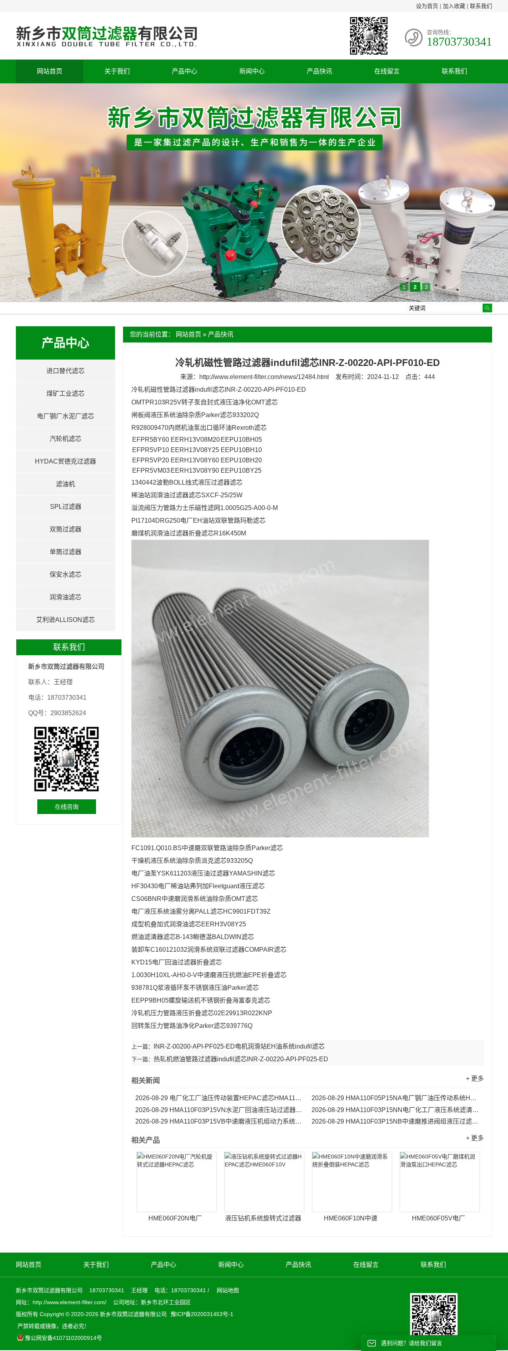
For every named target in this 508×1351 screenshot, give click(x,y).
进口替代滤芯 (65, 371)
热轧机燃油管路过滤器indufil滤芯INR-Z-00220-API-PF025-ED (241, 1059)
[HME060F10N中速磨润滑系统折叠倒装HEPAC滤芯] (352, 1182)
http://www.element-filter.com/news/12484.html (264, 376)
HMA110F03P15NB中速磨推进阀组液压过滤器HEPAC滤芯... (396, 1121)
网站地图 (228, 1290)
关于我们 (117, 71)
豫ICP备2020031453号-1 (201, 1314)
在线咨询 (67, 806)
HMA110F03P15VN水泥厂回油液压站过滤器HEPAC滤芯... (219, 1110)
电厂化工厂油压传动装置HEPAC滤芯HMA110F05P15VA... (219, 1098)
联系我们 (481, 6)
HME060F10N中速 (350, 1218)
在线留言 (387, 71)
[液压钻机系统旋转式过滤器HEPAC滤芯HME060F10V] (264, 1182)
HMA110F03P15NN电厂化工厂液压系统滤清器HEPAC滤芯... (396, 1110)
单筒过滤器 (65, 551)
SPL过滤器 (65, 506)
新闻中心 (252, 71)
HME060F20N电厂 (175, 1218)
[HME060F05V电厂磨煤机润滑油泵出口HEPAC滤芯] (440, 1182)
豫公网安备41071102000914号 (63, 1338)
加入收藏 (454, 6)
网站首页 (49, 71)
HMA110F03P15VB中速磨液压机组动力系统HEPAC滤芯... (219, 1121)
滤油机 (65, 484)
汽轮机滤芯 (65, 438)
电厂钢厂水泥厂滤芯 (65, 416)
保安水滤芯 (65, 574)
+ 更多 (475, 1078)
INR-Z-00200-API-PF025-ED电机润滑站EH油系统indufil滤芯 (239, 1046)
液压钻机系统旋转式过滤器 (263, 1218)
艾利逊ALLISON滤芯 (65, 619)
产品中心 (184, 71)
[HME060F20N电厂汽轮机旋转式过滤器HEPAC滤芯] (177, 1182)
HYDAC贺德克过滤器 (65, 461)
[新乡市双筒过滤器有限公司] (106, 51)
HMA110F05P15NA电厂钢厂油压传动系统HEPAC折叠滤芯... (396, 1098)
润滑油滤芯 (65, 597)
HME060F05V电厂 (438, 1218)
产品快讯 (319, 71)
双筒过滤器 (65, 529)
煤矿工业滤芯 (65, 393)
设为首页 (427, 6)
